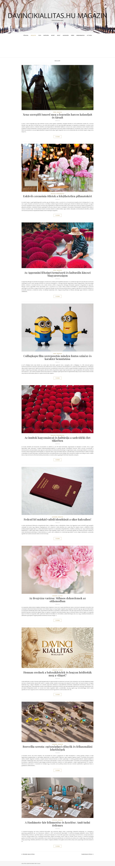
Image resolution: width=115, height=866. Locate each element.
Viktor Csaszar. (37, 863)
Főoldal (25, 35)
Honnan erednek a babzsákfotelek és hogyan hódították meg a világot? (57, 674)
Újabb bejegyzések (87, 854)
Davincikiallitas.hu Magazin (57, 15)
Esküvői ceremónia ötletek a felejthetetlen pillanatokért (57, 196)
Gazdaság (66, 35)
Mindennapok (81, 35)
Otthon (89, 35)
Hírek (72, 35)
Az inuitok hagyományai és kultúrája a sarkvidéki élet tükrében (57, 439)
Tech (39, 35)
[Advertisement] (57, 47)
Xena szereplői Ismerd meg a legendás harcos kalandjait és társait (57, 116)
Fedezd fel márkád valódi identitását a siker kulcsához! (57, 519)
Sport (53, 35)
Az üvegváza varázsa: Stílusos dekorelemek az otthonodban (57, 599)
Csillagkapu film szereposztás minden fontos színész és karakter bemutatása (57, 357)
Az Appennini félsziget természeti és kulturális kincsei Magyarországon (57, 274)
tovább (57, 136)
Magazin (33, 35)
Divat (58, 35)
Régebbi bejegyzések (29, 854)
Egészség (46, 35)
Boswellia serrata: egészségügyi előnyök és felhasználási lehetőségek (57, 748)
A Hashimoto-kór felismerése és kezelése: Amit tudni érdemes (57, 824)
